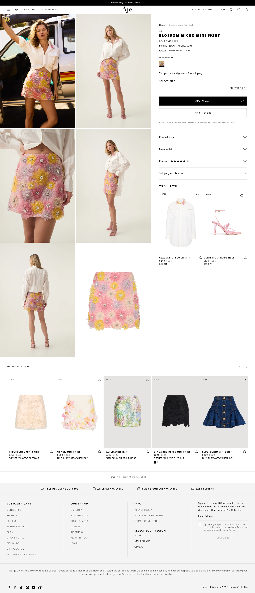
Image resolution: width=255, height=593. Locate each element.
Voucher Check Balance (22, 555)
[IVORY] (158, 462)
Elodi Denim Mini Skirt (217, 451)
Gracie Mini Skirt (68, 451)
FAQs (10, 532)
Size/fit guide (238, 88)
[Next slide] (246, 366)
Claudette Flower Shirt (175, 257)
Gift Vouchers (15, 549)
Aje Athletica (79, 538)
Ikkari (74, 543)
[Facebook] (15, 587)
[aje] (127, 9)
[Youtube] (33, 587)
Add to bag (203, 101)
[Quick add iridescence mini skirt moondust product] (51, 451)
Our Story (77, 510)
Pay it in (163, 51)
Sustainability (79, 516)
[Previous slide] (239, 366)
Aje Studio (77, 532)
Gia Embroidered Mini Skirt (172, 451)
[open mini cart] (246, 9)
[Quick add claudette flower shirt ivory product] (200, 257)
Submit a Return (16, 527)
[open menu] (8, 9)
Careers (75, 527)
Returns (11, 521)
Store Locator (79, 521)
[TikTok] (21, 587)
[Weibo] (40, 587)
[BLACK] (155, 462)
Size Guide (13, 543)
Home (162, 25)
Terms (205, 587)
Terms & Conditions (146, 521)
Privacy (214, 587)
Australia (140, 536)
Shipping (12, 516)
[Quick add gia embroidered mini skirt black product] (196, 451)
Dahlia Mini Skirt (117, 451)
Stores (221, 10)
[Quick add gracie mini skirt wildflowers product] (99, 451)
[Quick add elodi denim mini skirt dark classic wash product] (244, 451)
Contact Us (14, 510)
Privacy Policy (143, 510)
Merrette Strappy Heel (219, 257)
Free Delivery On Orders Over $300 (127, 3)
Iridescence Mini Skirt (24, 451)
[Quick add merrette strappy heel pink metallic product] (245, 257)
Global (138, 547)
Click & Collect (16, 538)
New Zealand (142, 541)
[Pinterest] (27, 587)
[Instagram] (8, 587)
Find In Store (203, 112)
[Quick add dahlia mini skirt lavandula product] (148, 451)
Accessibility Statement (148, 516)
